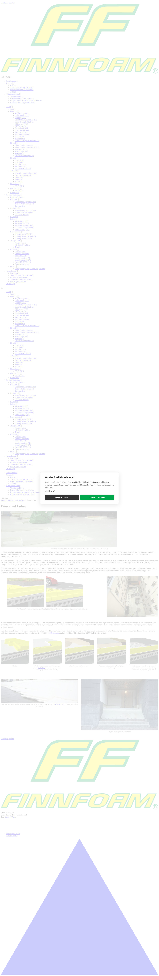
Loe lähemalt (50, 491)
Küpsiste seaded (61, 497)
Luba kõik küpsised (97, 497)
